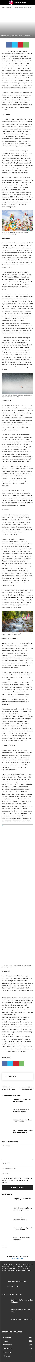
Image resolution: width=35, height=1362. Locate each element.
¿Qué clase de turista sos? (21, 1319)
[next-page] (6, 1246)
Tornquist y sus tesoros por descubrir (22, 1100)
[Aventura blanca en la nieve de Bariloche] (6, 1112)
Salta (8, 1057)
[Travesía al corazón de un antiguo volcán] (6, 1122)
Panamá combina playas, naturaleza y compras (22, 1209)
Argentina (8, 7)
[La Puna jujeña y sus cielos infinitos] (6, 1302)
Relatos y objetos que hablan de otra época (9, 1088)
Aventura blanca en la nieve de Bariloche (21, 1110)
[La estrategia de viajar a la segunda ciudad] (6, 1230)
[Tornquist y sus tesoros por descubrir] (6, 1101)
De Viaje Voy (11, 1076)
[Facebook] (9, 45)
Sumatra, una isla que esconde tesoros (26, 1088)
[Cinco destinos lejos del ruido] (6, 1312)
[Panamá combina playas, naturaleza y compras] (6, 1210)
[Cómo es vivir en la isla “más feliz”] (6, 1240)
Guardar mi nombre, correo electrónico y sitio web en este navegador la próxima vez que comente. (17, 1180)
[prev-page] (3, 1246)
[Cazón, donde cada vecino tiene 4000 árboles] (6, 1132)
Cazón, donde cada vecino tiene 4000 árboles (23, 1131)
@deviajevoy (17, 1259)
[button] (32, 2)
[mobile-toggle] (3, 2)
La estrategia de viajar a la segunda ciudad (22, 1229)
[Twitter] (15, 45)
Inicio (3, 7)
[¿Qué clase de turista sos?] (6, 1321)
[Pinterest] (20, 45)
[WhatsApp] (26, 45)
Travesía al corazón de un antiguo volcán (22, 1121)
